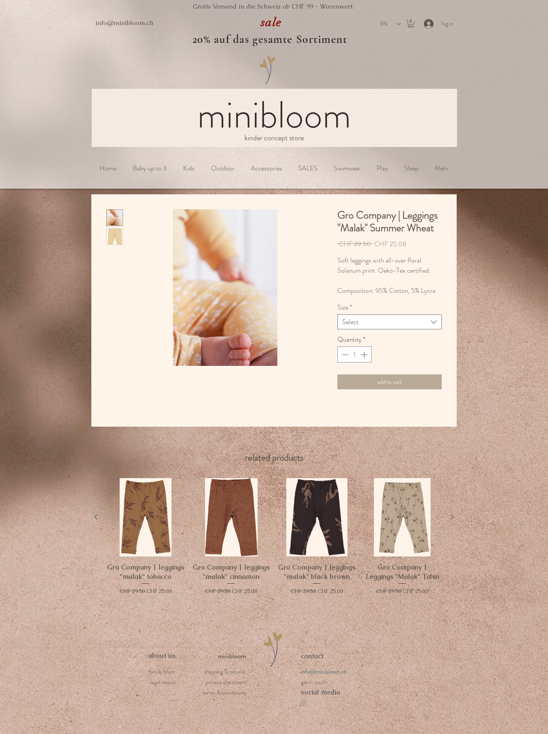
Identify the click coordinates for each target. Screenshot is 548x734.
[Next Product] (452, 516)
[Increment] (365, 354)
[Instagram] (303, 703)
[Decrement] (344, 354)
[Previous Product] (95, 516)
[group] (274, 551)
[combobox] (389, 321)
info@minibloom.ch (124, 23)
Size (344, 307)
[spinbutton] (354, 354)
